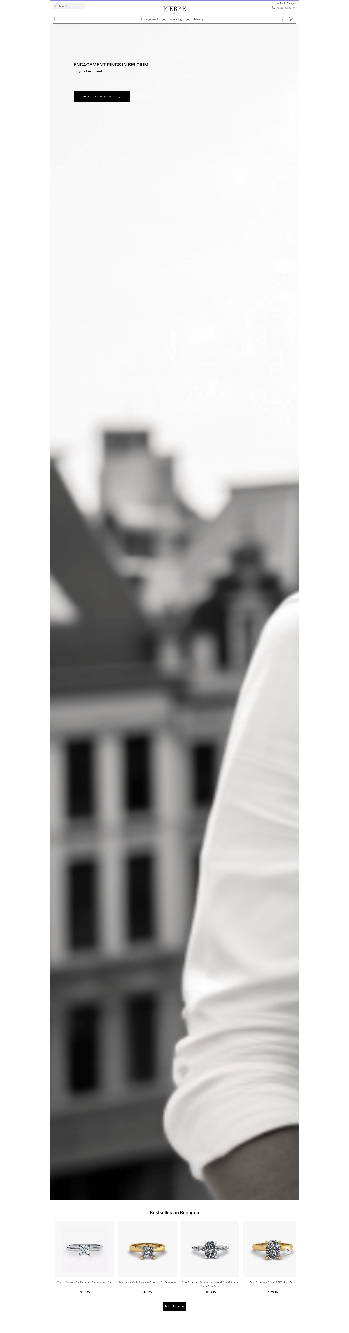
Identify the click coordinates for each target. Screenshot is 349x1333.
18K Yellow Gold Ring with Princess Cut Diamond (147, 1282)
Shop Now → (174, 1306)
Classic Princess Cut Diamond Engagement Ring (84, 1282)
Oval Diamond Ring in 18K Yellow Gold (272, 1282)
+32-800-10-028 (285, 8)
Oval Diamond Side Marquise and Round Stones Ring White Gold (210, 1284)
